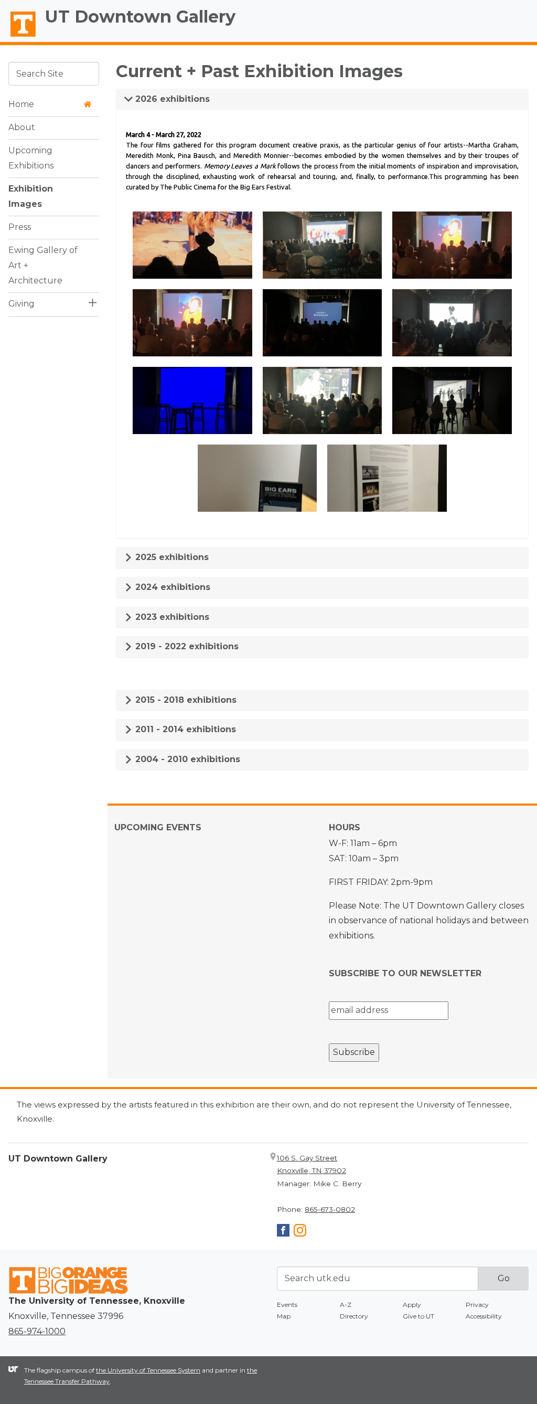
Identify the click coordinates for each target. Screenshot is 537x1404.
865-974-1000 (37, 1331)
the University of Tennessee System (148, 1370)
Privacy (477, 1304)
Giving (21, 304)
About (21, 127)
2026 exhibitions (171, 99)
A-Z (345, 1304)
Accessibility (484, 1316)
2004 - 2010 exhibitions (186, 759)
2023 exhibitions (171, 617)
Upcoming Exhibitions (30, 158)
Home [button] (21, 104)
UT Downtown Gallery (140, 16)
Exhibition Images (30, 196)
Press (19, 227)
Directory (354, 1316)
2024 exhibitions (171, 587)
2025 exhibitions (171, 557)
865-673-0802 (330, 1209)
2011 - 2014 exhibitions (184, 729)
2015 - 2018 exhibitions (185, 700)
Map (284, 1316)
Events (287, 1304)
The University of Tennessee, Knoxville (18, 37)
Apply (412, 1304)
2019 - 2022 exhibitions (186, 646)
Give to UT (418, 1316)
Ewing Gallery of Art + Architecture (43, 265)
